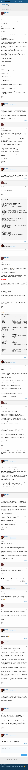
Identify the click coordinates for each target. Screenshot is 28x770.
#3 (26, 128)
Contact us (3, 766)
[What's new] (24, 1)
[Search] (26, 1)
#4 (26, 173)
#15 (26, 609)
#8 (26, 365)
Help (19, 766)
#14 (26, 591)
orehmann (3, 9)
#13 (26, 568)
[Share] (25, 17)
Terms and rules (9, 766)
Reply (26, 99)
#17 (26, 646)
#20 (26, 739)
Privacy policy (15, 766)
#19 (26, 713)
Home (22, 766)
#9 (26, 406)
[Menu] (1, 1)
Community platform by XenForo (10, 768)
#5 (26, 186)
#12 (26, 541)
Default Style (4, 764)
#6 (26, 249)
